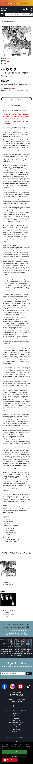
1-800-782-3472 (16, 633)
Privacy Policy (16, 729)
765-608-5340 (16, 702)
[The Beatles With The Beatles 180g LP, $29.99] (8, 598)
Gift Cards (16, 718)
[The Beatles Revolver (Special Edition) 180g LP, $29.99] (8, 568)
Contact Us (16, 720)
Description (16, 106)
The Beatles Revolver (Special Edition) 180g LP (8, 581)
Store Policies (17, 727)
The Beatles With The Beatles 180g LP (8, 611)
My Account (16, 713)
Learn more (5, 748)
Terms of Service (16, 731)
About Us (16, 741)
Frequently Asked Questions (16, 722)
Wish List (16, 716)
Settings (14, 756)
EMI (6, 60)
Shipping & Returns (16, 724)
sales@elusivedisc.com (16, 706)
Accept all (14, 752)
